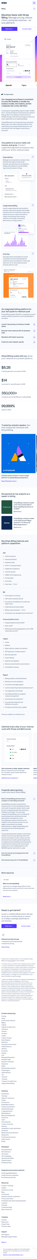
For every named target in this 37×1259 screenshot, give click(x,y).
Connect (4, 1033)
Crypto (3, 1036)
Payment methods (7, 1062)
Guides (3, 1188)
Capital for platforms (8, 1027)
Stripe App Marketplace (9, 1173)
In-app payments (6, 1111)
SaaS (3, 1120)
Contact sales (26, 29)
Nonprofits (5, 1135)
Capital (3, 1025)
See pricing (5, 947)
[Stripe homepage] (4, 3)
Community (5, 1194)
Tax (2, 1075)
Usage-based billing (7, 1083)
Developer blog (6, 1163)
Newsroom (5, 1222)
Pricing (3, 1016)
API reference (6, 1152)
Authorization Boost (8, 1020)
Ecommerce (5, 1102)
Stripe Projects (6, 1160)
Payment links (6, 1059)
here (19, 976)
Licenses (4, 1203)
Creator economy (7, 1124)
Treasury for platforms (9, 1081)
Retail (3, 1141)
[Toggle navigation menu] (34, 3)
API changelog (6, 1156)
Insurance (4, 1130)
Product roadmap (7, 1186)
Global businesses (7, 1109)
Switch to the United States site (13, 1255)
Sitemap (4, 1205)
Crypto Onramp (6, 1038)
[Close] (33, 1252)
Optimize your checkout (9, 778)
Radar (3, 1066)
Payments (4, 1064)
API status (4, 1154)
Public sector (5, 1139)
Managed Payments (8, 1057)
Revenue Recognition (8, 1068)
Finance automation (8, 1107)
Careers (4, 1220)
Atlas (3, 1018)
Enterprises (5, 1094)
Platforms (4, 1117)
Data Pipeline (5, 1040)
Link (2, 1055)
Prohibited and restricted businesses (13, 1201)
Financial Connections (8, 1044)
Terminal (4, 1077)
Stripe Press (5, 1224)
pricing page (11, 960)
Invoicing (4, 1051)
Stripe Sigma (5, 1070)
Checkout (4, 1029)
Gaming (4, 1126)
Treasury (4, 1079)
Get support (5, 1234)
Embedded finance (7, 1104)
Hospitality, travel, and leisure (11, 1128)
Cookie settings (6, 1207)
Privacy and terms (7, 1199)
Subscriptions (6, 1072)
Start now (8, 29)
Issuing (3, 1053)
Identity (4, 1049)
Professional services (8, 1137)
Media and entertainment (9, 1133)
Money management (8, 1115)
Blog (2, 1192)
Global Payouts (6, 1046)
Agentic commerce (7, 1098)
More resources (6, 1209)
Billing (3, 9)
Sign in (3, 1242)
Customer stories (7, 1190)
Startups (4, 1096)
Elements (4, 1042)
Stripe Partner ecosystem (9, 1175)
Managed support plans (9, 1237)
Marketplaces (5, 1113)
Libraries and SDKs (7, 1158)
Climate (4, 1031)
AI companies (5, 1122)
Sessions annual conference (10, 1196)
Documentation (6, 1150)
